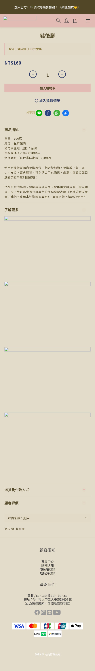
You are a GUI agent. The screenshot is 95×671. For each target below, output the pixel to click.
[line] (39, 113)
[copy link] (65, 113)
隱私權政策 (47, 569)
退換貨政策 (47, 573)
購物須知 (47, 565)
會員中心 (47, 561)
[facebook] (48, 113)
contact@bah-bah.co (52, 595)
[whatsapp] (56, 113)
